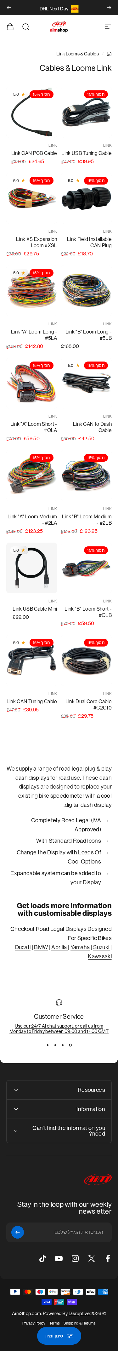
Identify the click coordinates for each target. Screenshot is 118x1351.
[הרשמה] (17, 1232)
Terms (54, 1323)
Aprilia (59, 947)
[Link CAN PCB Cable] (31, 112)
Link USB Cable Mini (35, 609)
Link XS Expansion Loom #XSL (36, 242)
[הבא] (9, 7)
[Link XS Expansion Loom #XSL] (31, 198)
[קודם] (109, 7)
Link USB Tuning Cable (86, 153)
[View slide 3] (55, 1045)
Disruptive (79, 1313)
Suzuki (101, 947)
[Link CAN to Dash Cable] (86, 383)
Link (107, 145)
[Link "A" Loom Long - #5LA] (31, 290)
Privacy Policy (33, 1323)
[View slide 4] (48, 1045)
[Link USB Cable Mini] (31, 568)
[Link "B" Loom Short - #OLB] (86, 568)
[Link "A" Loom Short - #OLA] (31, 383)
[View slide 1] (70, 1045)
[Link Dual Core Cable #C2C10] (86, 660)
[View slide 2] (63, 1045)
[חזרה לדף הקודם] (109, 53)
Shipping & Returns (80, 1323)
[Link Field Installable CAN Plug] (86, 198)
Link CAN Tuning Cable (32, 701)
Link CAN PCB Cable (34, 153)
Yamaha (80, 947)
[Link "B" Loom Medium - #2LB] (86, 475)
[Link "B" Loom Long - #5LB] (86, 290)
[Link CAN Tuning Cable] (31, 660)
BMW (41, 947)
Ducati (23, 947)
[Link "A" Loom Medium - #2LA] (31, 475)
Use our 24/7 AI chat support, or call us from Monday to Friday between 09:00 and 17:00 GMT (59, 1028)
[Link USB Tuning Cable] (86, 112)
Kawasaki (100, 956)
